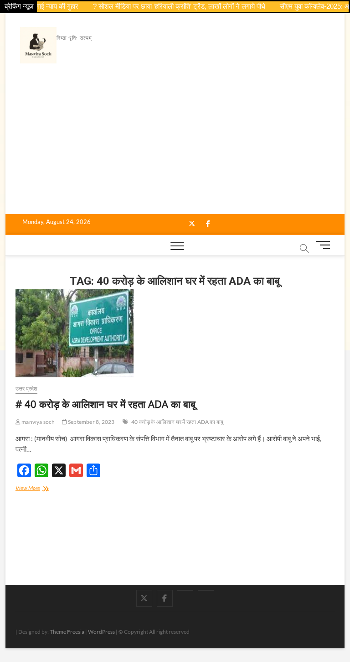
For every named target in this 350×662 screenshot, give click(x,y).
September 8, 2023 (91, 421)
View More (36, 489)
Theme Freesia (67, 631)
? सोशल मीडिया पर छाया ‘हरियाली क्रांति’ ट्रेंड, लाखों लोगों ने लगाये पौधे (172, 6)
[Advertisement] (175, 145)
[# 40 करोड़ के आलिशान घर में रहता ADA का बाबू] (175, 333)
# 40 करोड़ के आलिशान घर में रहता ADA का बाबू (105, 404)
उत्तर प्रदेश (26, 388)
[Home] (206, 590)
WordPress (101, 631)
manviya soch (38, 421)
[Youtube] (185, 590)
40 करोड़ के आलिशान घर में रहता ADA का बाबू (177, 421)
